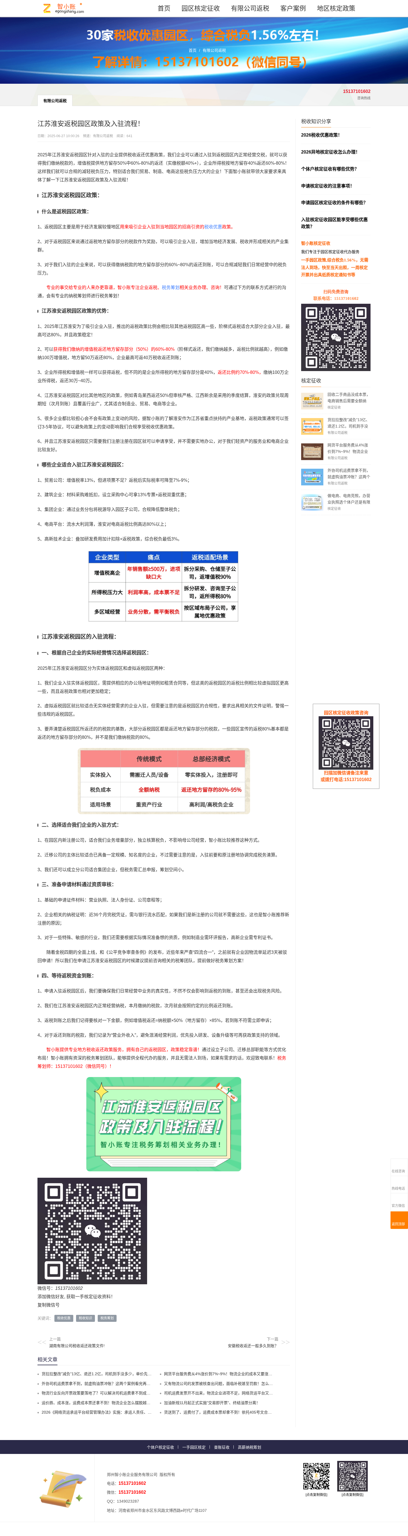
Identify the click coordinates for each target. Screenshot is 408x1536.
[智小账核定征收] (63, 8)
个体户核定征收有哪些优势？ (330, 169)
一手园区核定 (194, 1447)
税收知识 (85, 1318)
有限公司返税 (250, 8)
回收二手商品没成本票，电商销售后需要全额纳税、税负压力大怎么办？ (349, 400)
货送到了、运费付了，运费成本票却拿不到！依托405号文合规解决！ (223, 1412)
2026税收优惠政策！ (321, 135)
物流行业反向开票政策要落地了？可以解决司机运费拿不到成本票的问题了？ (108, 1393)
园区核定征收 (201, 8)
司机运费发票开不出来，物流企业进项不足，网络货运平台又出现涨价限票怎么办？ (236, 1393)
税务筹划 (171, 287)
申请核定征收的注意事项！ (327, 186)
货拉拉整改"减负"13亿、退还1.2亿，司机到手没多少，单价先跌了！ (349, 426)
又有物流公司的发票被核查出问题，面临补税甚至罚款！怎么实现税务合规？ (230, 1383)
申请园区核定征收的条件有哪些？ (334, 202)
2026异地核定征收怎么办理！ (330, 152)
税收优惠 (213, 226)
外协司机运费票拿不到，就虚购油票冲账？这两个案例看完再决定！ (349, 476)
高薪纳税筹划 (249, 1447)
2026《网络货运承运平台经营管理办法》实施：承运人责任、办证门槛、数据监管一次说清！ (122, 1412)
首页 (164, 8)
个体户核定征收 (160, 1447)
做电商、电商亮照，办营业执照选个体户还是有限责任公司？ (349, 502)
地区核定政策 (336, 8)
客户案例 (293, 8)
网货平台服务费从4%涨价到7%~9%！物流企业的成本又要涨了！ (348, 451)
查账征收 (222, 1447)
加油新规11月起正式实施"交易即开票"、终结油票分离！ (212, 1403)
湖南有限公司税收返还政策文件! (77, 1346)
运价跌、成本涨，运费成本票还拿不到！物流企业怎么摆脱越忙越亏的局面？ (108, 1403)
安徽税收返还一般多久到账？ (253, 1346)
